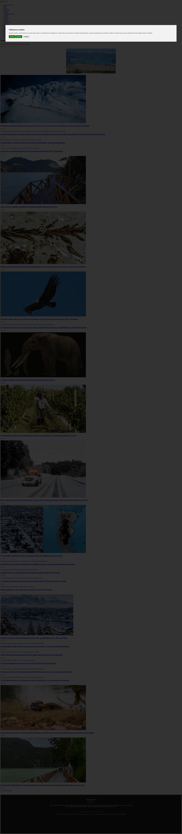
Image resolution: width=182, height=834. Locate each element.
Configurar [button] (26, 36)
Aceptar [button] (12, 36)
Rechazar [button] (18, 36)
